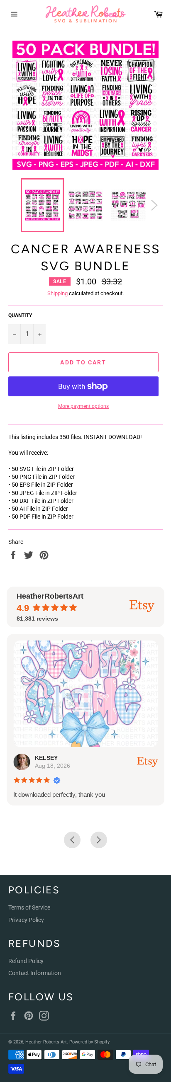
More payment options (83, 406)
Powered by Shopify (89, 1042)
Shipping (57, 293)
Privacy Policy (26, 920)
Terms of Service (29, 907)
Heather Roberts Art (46, 1042)
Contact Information (34, 973)
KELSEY (46, 757)
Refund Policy (26, 961)
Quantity (20, 315)
